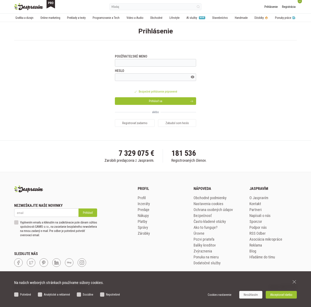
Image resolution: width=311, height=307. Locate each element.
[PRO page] (51, 4)
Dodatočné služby (207, 263)
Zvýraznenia (203, 251)
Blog (252, 251)
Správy (143, 227)
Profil (142, 198)
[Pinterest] (44, 262)
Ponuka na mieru (206, 257)
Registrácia (289, 6)
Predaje (143, 209)
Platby (142, 221)
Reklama (255, 245)
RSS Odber (257, 233)
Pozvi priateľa (204, 239)
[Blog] (69, 262)
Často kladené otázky (210, 221)
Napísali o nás (260, 215)
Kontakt (255, 203)
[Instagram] (82, 262)
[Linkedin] (56, 262)
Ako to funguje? (205, 227)
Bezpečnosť (203, 215)
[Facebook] (18, 262)
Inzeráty (144, 203)
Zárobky (144, 233)
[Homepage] (28, 7)
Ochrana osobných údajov (213, 209)
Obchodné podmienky (210, 198)
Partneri (255, 209)
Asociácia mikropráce (265, 239)
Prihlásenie (271, 6)
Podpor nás (258, 227)
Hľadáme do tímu (262, 257)
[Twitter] (31, 262)
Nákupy (143, 215)
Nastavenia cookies (208, 203)
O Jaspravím (258, 198)
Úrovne (199, 233)
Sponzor (255, 221)
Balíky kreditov (205, 245)
